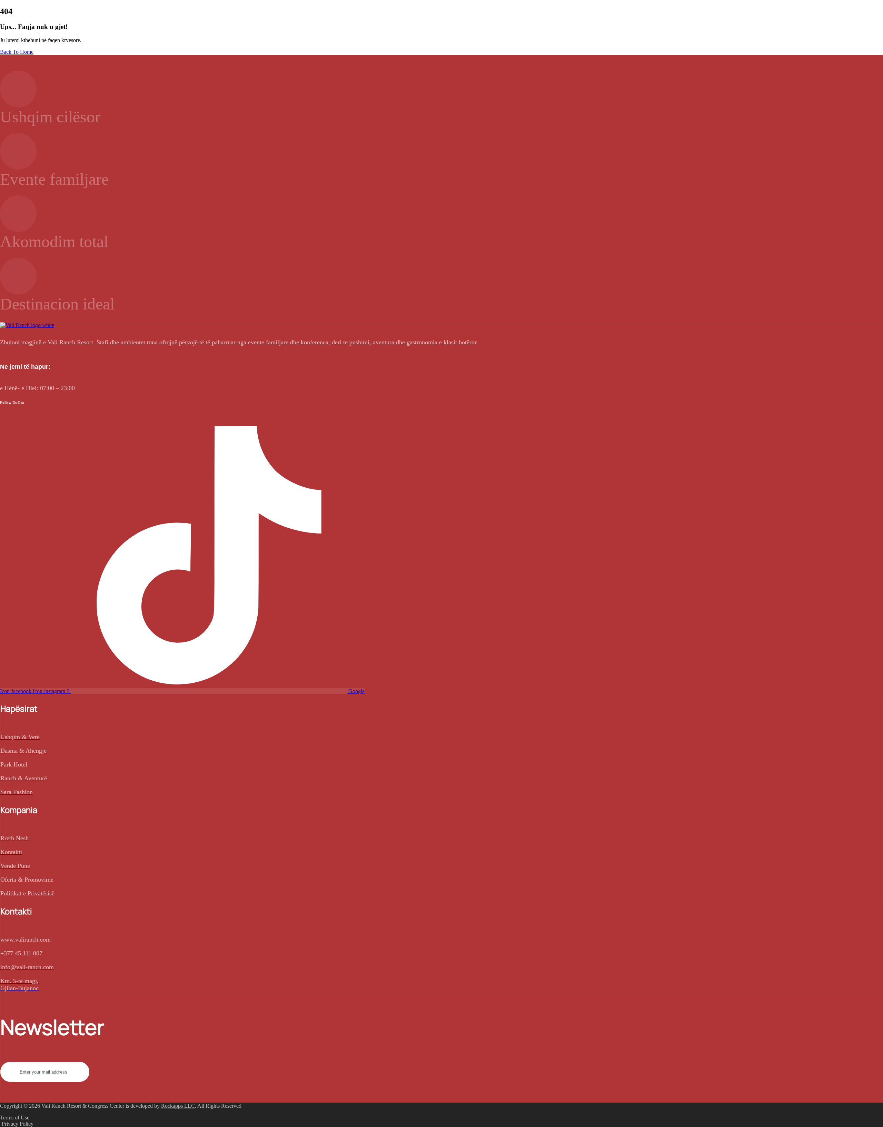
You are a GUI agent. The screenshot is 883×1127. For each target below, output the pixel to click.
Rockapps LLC (178, 1106)
